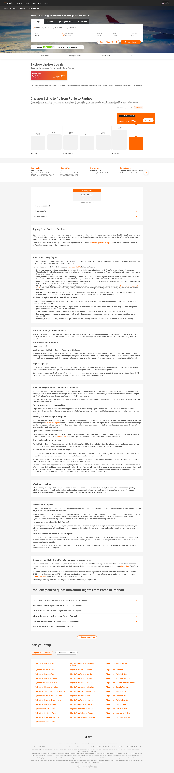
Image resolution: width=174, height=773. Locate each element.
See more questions (88, 637)
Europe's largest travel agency (101, 243)
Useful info (105, 56)
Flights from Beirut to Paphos (46, 683)
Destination (69, 33)
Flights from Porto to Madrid (116, 670)
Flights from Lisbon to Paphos (46, 709)
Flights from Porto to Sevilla (81, 674)
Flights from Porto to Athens (45, 704)
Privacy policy (75, 743)
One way (139, 107)
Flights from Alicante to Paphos (47, 717)
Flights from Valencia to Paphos (118, 713)
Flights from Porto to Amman (81, 696)
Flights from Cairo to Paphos (117, 687)
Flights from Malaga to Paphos (81, 713)
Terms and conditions (63, 743)
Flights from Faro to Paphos (116, 709)
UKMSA (93, 743)
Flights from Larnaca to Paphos (82, 678)
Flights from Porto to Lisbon (116, 664)
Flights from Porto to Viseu (45, 664)
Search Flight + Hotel (108, 42)
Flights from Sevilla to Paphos (46, 713)
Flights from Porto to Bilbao (116, 674)
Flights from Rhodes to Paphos (46, 687)
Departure (100, 33)
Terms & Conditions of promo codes (107, 743)
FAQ (131, 56)
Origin (36, 33)
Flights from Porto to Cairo (116, 696)
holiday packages (39, 576)
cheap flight (124, 566)
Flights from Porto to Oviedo (81, 670)
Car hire (47, 3)
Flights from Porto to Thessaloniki (83, 704)
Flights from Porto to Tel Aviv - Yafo (48, 696)
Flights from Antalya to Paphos (118, 678)
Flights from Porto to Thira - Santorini (49, 700)
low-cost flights (75, 267)
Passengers (134, 33)
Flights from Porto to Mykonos (81, 700)
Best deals (45, 56)
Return (115, 33)
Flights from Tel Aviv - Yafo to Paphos (120, 683)
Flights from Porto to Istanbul (117, 700)
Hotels (27, 3)
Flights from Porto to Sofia (116, 704)
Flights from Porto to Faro (44, 674)
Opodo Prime (61, 437)
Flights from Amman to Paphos (82, 687)
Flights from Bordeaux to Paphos (82, 717)
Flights (19, 3)
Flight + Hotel (37, 3)
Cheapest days (75, 56)
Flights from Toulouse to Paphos (118, 717)
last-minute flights (52, 423)
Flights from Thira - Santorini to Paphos (50, 691)
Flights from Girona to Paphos (46, 722)
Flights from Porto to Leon (45, 670)
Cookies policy (85, 743)
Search (148, 120)
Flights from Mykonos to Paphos (82, 691)
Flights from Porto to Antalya (117, 691)
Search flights (131, 42)
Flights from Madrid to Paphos (81, 709)
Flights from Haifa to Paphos (81, 683)
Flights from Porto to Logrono (46, 678)
